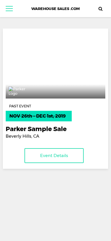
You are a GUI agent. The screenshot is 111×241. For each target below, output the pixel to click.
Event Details (54, 155)
